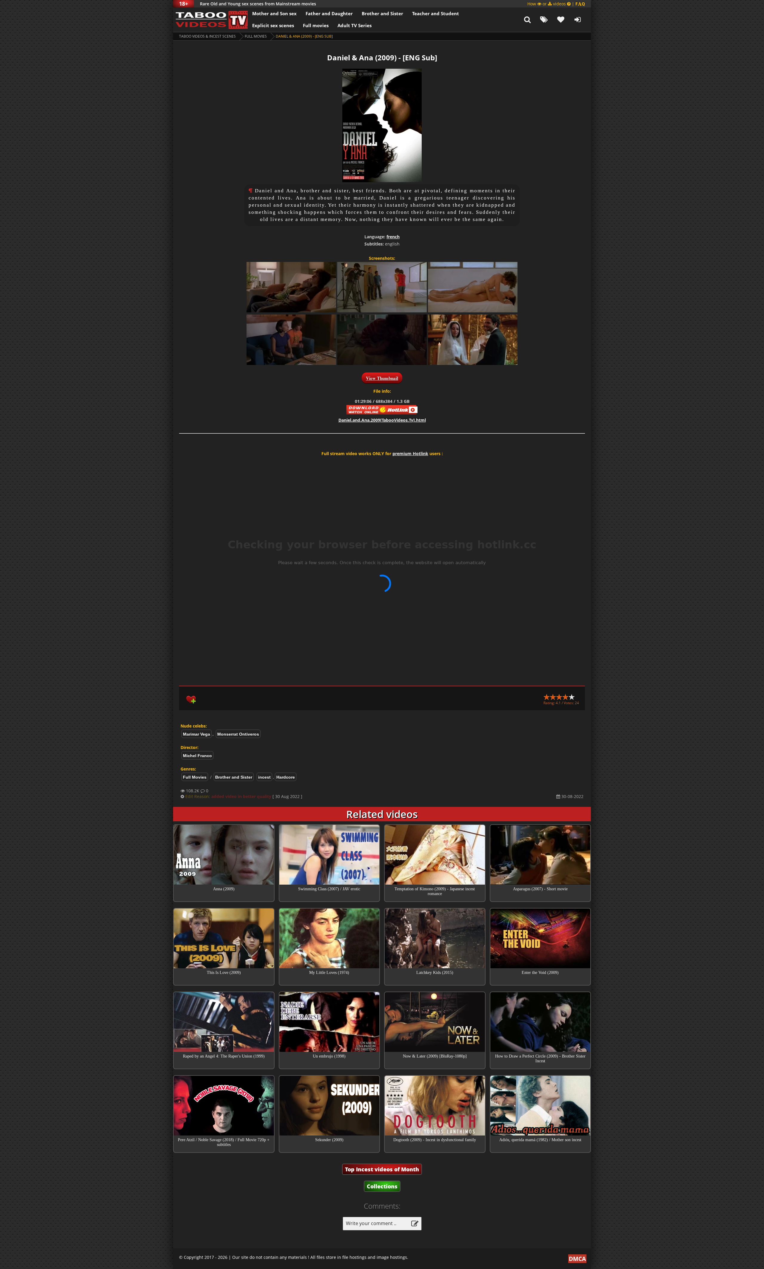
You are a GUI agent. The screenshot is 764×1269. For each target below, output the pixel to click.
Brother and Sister (382, 13)
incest (264, 777)
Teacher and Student (435, 13)
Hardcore (285, 777)
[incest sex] (210, 19)
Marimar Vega (196, 734)
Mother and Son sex (274, 13)
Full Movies (256, 36)
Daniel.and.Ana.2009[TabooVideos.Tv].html (382, 420)
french (393, 237)
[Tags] (544, 19)
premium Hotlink (410, 453)
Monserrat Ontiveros (238, 734)
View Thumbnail (382, 378)
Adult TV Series (355, 25)
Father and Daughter (329, 13)
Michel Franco (197, 755)
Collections (382, 1186)
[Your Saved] (560, 19)
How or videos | (556, 4)
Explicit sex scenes (273, 25)
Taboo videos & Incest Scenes (207, 36)
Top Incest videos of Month (382, 1169)
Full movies (316, 25)
